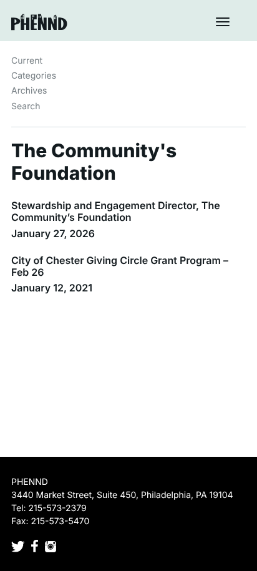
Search (25, 106)
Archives (29, 90)
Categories (33, 76)
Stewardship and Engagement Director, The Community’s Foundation (115, 211)
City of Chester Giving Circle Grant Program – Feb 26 (119, 266)
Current (26, 61)
